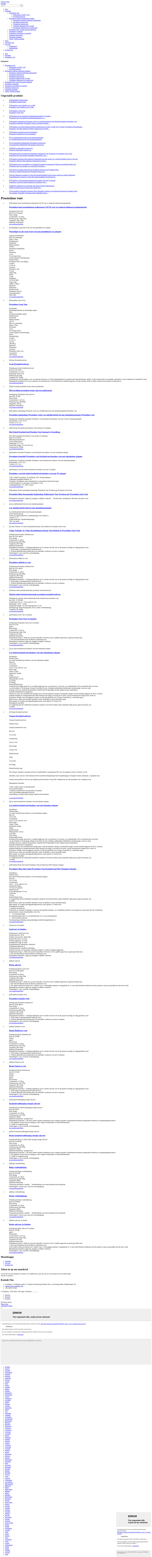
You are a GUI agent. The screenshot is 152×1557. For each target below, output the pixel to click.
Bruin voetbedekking (18, 1196)
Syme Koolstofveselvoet (19, 364)
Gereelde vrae (9, 43)
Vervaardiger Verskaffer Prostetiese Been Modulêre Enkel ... (28, 193)
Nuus (6, 41)
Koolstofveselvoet (19, 17)
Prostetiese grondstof (16, 31)
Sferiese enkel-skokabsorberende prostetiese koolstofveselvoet (34, 594)
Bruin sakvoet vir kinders (20, 1224)
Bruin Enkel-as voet (17, 1066)
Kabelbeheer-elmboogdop (17, 102)
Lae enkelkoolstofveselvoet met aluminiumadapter (25, 139)
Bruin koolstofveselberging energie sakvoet (27, 1135)
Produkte (8, 11)
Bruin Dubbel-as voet (18, 1030)
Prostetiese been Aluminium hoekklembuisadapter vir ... (27, 118)
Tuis (6, 9)
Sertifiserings (13, 48)
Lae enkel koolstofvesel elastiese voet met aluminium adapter (34, 653)
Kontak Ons (9, 50)
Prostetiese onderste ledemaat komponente (27, 20)
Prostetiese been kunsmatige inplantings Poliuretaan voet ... (28, 155)
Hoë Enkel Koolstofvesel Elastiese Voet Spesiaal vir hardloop (34, 432)
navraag (11, 224)
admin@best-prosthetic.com (14, 1286)
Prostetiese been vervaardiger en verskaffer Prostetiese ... (27, 166)
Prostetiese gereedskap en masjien (20, 33)
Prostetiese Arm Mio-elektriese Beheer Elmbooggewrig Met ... (29, 129)
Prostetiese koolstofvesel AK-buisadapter (22, 134)
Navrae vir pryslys (7, 1275)
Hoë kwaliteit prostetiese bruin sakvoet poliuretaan (30, 390)
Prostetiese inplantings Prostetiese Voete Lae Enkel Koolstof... (29, 123)
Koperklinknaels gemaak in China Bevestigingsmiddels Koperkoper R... (32, 177)
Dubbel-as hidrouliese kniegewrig (20, 150)
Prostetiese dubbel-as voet (20, 562)
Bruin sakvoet (15, 965)
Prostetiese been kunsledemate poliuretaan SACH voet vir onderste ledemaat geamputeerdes (48, 207)
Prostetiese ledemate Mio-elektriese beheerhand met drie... (28, 161)
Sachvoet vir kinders (17, 929)
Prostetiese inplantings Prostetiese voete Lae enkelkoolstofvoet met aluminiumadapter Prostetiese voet (51, 415)
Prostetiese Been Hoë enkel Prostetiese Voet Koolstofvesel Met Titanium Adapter (42, 869)
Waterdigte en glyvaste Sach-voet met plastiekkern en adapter (35, 232)
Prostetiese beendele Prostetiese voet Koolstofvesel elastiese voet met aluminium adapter (45, 456)
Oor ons (7, 44)
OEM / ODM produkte (16, 39)
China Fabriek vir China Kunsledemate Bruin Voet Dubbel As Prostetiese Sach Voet (44, 530)
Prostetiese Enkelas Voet (19, 999)
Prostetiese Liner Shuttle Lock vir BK (21, 107)
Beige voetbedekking (18, 1167)
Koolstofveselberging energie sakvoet (24, 1103)
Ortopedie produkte (15, 37)
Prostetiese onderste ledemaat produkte (21, 18)
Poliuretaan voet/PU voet (21, 15)
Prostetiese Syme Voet (16, 113)
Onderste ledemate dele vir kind (23, 26)
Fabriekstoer (13, 46)
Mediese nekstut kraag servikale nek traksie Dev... (25, 188)
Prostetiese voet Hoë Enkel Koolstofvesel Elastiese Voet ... (28, 182)
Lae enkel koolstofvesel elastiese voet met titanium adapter (33, 805)
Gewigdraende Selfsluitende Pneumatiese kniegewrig (26, 145)
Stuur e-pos (4, 1304)
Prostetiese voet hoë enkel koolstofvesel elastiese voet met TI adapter (37, 473)
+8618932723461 (7, 1306)
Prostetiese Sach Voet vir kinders (23, 619)
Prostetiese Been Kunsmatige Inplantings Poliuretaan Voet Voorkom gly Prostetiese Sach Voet (48, 494)
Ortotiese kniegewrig (16, 35)
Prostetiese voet (14, 13)
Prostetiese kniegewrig (20, 22)
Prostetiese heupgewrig (20, 24)
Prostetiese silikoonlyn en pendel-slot (25, 28)
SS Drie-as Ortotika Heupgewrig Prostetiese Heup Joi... (27, 171)
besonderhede (18, 224)
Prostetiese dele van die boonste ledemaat (22, 30)
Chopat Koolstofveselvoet (20, 716)
